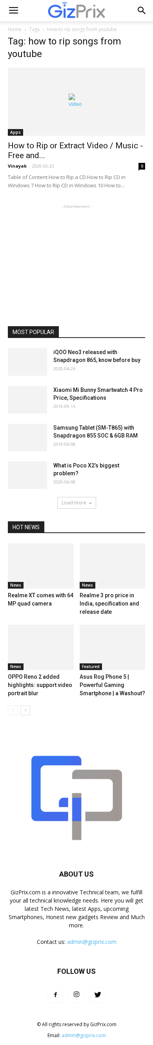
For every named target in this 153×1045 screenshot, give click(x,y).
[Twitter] (98, 995)
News (15, 585)
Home (15, 29)
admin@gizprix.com (92, 941)
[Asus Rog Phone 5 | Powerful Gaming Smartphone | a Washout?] (113, 647)
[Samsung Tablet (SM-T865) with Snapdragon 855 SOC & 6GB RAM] (27, 437)
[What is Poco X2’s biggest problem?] (27, 475)
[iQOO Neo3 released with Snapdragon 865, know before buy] (27, 362)
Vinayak (17, 166)
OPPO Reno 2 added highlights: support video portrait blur (40, 685)
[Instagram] (76, 995)
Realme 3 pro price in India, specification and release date (109, 603)
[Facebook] (55, 995)
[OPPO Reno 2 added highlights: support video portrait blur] (41, 647)
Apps (15, 132)
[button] (142, 10)
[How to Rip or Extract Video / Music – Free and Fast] (76, 102)
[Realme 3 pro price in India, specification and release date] (113, 566)
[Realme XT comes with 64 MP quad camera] (41, 566)
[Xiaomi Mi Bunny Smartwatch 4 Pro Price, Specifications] (27, 400)
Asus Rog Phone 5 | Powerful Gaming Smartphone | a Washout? (112, 685)
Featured (91, 666)
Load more (74, 502)
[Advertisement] (76, 259)
